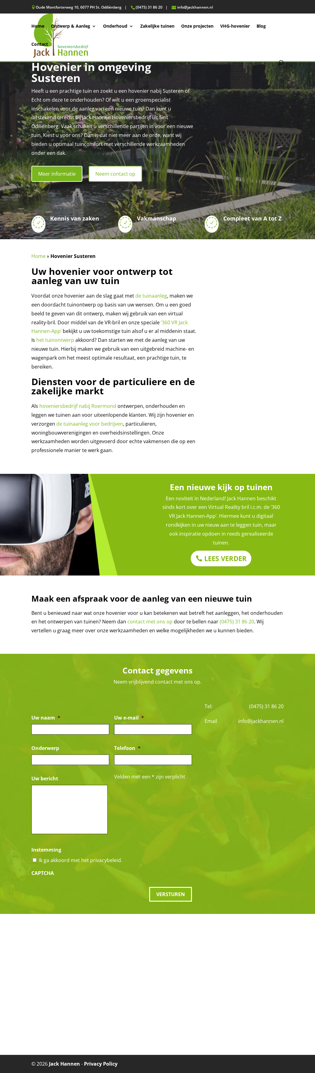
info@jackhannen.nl (261, 721)
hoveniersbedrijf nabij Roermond (77, 406)
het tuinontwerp (55, 340)
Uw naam (45, 718)
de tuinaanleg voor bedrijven (89, 423)
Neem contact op (115, 173)
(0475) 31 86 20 (237, 621)
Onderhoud (115, 26)
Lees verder (225, 558)
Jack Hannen (64, 1063)
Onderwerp (45, 748)
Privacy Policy (101, 1063)
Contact (39, 44)
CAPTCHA (42, 873)
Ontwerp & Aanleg (70, 26)
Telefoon (127, 748)
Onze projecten (197, 26)
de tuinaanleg (151, 295)
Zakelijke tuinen (157, 26)
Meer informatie (57, 173)
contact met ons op (150, 621)
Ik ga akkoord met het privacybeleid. (80, 860)
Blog (261, 26)
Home (37, 26)
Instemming (46, 850)
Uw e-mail (129, 718)
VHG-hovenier (235, 26)
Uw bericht (44, 778)
